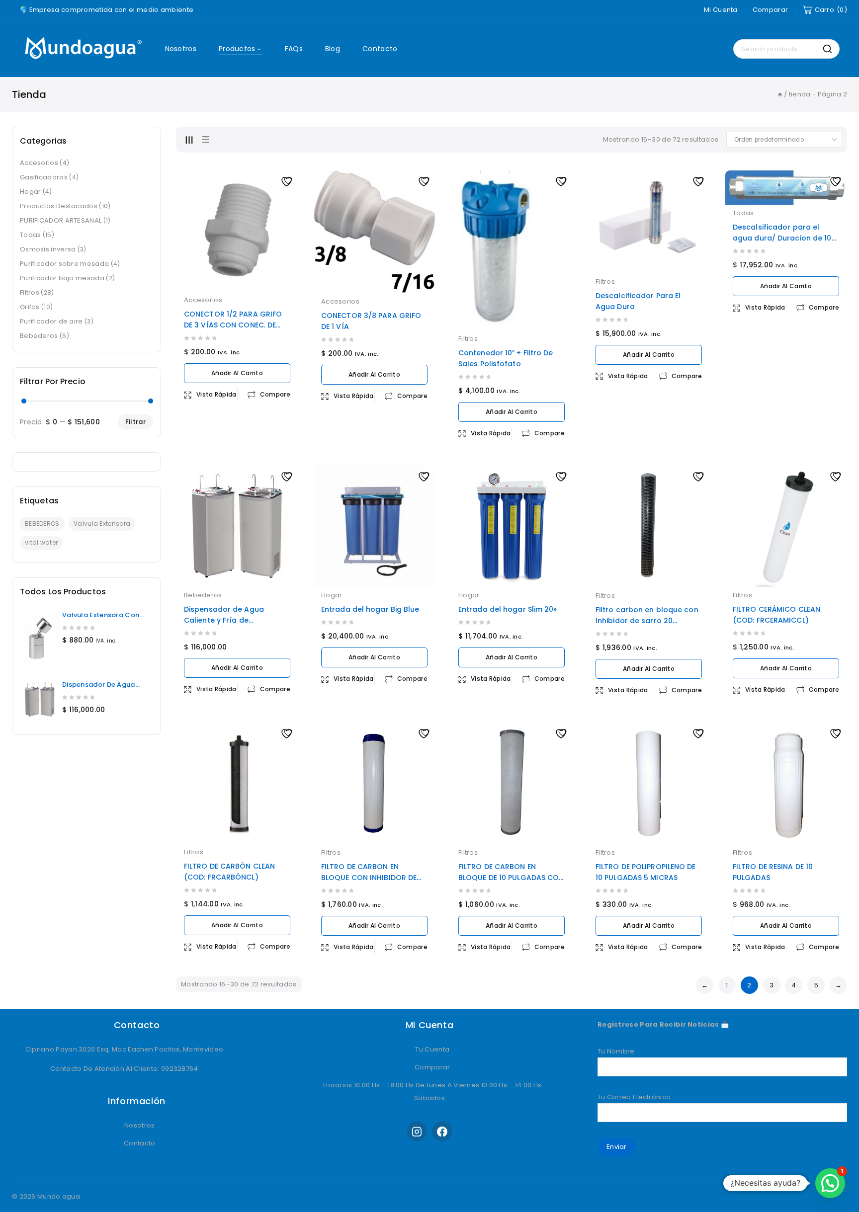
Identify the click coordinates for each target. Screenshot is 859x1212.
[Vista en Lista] (205, 140)
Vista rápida (216, 394)
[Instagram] (417, 1131)
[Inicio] (779, 94)
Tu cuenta (431, 1049)
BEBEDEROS (42, 523)
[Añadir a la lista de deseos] (287, 180)
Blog (332, 49)
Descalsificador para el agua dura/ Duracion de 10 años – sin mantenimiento (782, 238)
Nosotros (180, 49)
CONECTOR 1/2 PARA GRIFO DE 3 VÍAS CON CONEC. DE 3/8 (233, 325)
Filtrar (135, 421)
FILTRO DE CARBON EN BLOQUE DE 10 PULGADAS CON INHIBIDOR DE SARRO (511, 877)
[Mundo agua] (81, 49)
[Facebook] (442, 1131)
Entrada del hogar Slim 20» (507, 609)
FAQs (294, 49)
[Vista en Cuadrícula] (189, 140)
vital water (41, 542)
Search (830, 49)
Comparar (770, 9)
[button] (830, 1183)
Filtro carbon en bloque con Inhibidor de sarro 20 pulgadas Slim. (647, 621)
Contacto (379, 49)
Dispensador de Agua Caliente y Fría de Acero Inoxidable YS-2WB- (232, 620)
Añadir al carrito (237, 373)
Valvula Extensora (102, 523)
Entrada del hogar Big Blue (370, 609)
